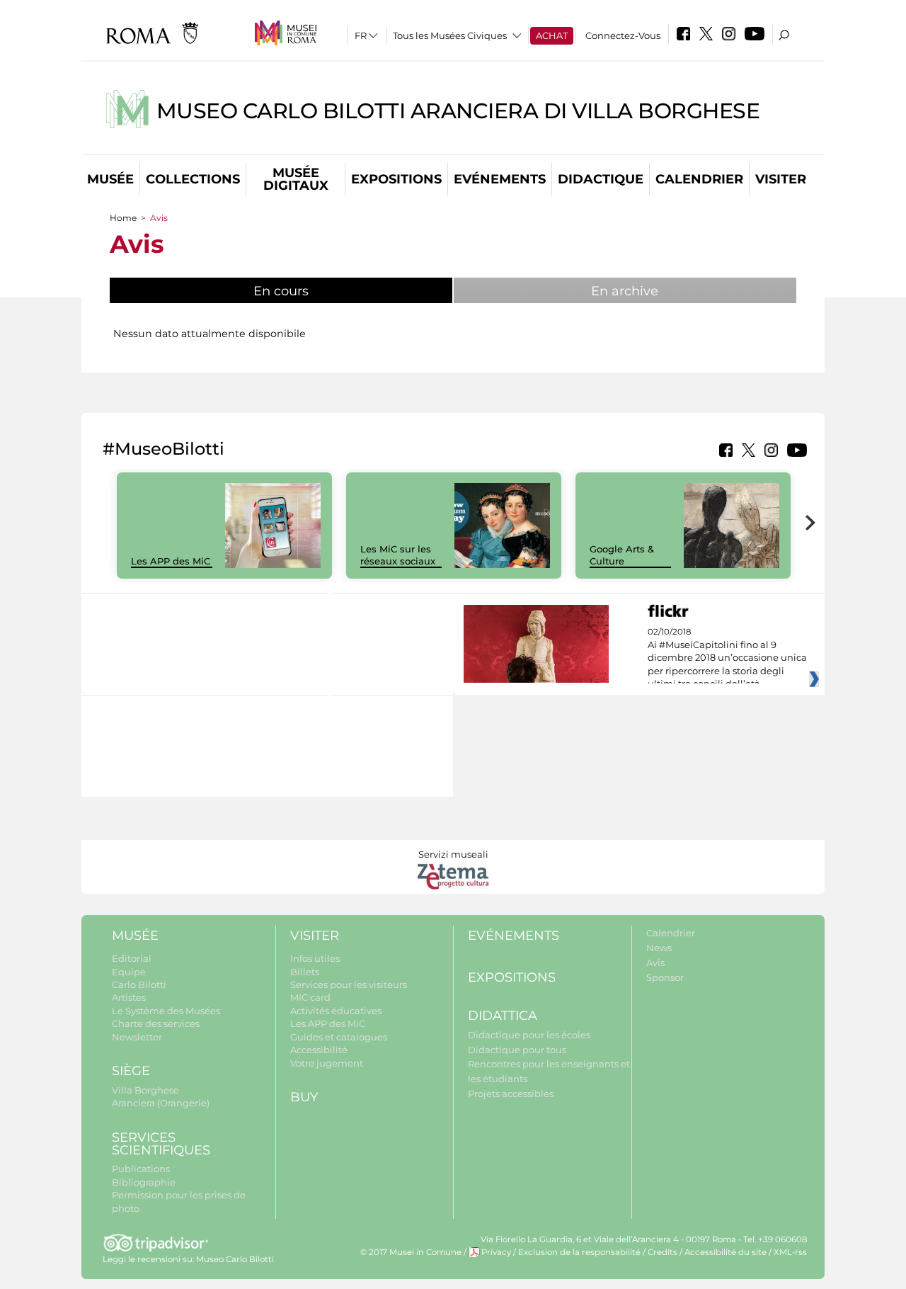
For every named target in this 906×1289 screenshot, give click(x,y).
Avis (655, 962)
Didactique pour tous (517, 1049)
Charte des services (156, 1023)
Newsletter (137, 1037)
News (659, 947)
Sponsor (665, 977)
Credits (662, 1252)
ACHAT (552, 35)
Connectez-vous (622, 35)
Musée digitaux (295, 179)
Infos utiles (315, 958)
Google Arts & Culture (622, 555)
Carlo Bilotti (139, 984)
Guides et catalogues (338, 1037)
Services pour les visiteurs (348, 984)
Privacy (496, 1252)
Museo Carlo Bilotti (235, 1259)
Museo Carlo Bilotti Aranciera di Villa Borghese (458, 111)
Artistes (129, 997)
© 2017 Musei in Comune (410, 1252)
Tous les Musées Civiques (450, 35)
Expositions (396, 179)
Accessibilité (319, 1049)
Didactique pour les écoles (529, 1034)
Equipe (129, 971)
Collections (193, 179)
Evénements (500, 179)
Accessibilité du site (725, 1252)
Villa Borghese (145, 1090)
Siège (131, 1070)
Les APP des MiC (170, 561)
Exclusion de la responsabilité (579, 1252)
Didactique (600, 179)
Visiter (780, 179)
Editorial (131, 958)
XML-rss (790, 1252)
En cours (316, 291)
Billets (304, 971)
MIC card (310, 997)
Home (123, 217)
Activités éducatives (336, 1010)
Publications (141, 1168)
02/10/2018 (727, 658)
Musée (110, 179)
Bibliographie (144, 1182)
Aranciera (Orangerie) (161, 1102)
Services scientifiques (161, 1144)
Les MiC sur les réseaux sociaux (397, 555)
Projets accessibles (511, 1093)
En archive (624, 291)
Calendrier (699, 179)
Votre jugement (326, 1063)
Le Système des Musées (166, 1010)
